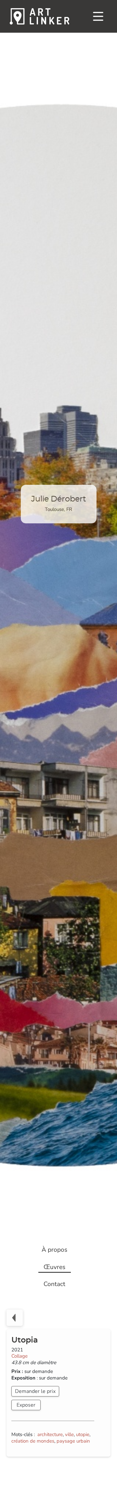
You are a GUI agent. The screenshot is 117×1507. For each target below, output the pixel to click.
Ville (69, 1434)
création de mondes (32, 1441)
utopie (82, 1434)
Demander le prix (35, 1391)
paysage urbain (73, 1441)
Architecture (50, 1434)
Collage (19, 1356)
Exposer (26, 1405)
